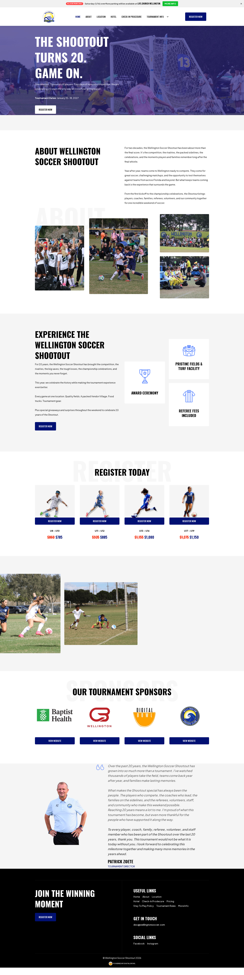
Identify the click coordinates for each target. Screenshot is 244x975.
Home (77, 16)
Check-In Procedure (131, 16)
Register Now (195, 16)
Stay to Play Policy (143, 905)
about (145, 896)
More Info (183, 905)
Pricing (170, 901)
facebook (139, 943)
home (136, 896)
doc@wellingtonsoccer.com (149, 924)
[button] (157, 17)
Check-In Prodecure (153, 901)
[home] (45, 16)
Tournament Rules (166, 905)
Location (101, 16)
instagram (152, 943)
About (89, 16)
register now (45, 917)
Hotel (113, 16)
